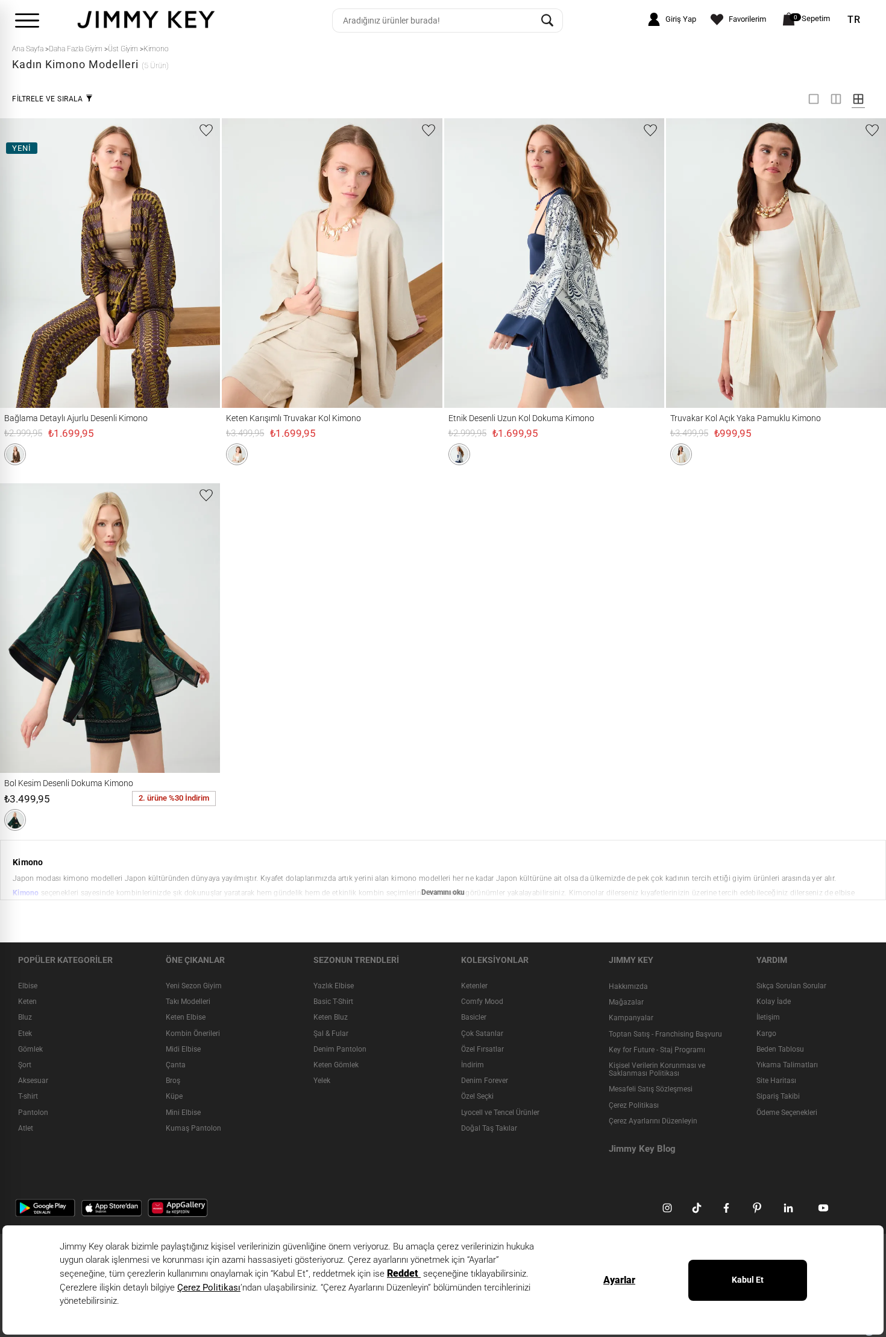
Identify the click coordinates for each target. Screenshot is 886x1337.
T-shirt (28, 1096)
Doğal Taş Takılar (489, 1128)
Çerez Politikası (634, 1105)
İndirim (472, 1065)
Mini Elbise (183, 1112)
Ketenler (474, 986)
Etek (25, 1033)
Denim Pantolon (339, 1049)
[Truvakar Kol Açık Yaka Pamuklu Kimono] (688, 263)
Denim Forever (484, 1080)
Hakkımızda (628, 986)
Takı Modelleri (188, 1001)
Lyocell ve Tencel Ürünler (500, 1112)
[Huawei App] (178, 1207)
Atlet (25, 1128)
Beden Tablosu (780, 1049)
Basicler (473, 1017)
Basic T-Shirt (333, 1001)
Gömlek (30, 1049)
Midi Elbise (183, 1049)
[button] (15, 454)
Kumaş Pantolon (193, 1128)
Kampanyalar (631, 1018)
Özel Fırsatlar (482, 1049)
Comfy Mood (482, 1001)
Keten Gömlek (336, 1065)
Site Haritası (776, 1080)
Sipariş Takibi (778, 1096)
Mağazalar (626, 1002)
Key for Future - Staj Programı (657, 1050)
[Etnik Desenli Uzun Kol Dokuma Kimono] (466, 263)
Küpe (174, 1096)
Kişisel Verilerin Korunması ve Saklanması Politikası (657, 1069)
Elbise (27, 986)
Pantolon (33, 1112)
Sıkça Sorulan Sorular (791, 986)
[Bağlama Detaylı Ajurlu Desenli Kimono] (22, 263)
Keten (27, 1001)
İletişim (768, 1017)
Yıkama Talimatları (787, 1065)
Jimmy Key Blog (642, 1148)
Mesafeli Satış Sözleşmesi (651, 1089)
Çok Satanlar (482, 1033)
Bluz (25, 1017)
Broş (173, 1080)
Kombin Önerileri (193, 1033)
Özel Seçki (477, 1096)
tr (854, 20)
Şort (24, 1065)
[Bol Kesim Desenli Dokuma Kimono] (22, 628)
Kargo (766, 1033)
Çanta (176, 1065)
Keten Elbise (186, 1017)
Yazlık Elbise (333, 986)
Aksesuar (33, 1080)
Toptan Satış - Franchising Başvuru (665, 1034)
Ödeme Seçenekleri (786, 1112)
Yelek (321, 1080)
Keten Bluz (330, 1017)
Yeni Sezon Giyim (194, 986)
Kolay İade (773, 1001)
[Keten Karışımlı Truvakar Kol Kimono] (244, 263)
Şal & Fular (330, 1033)
